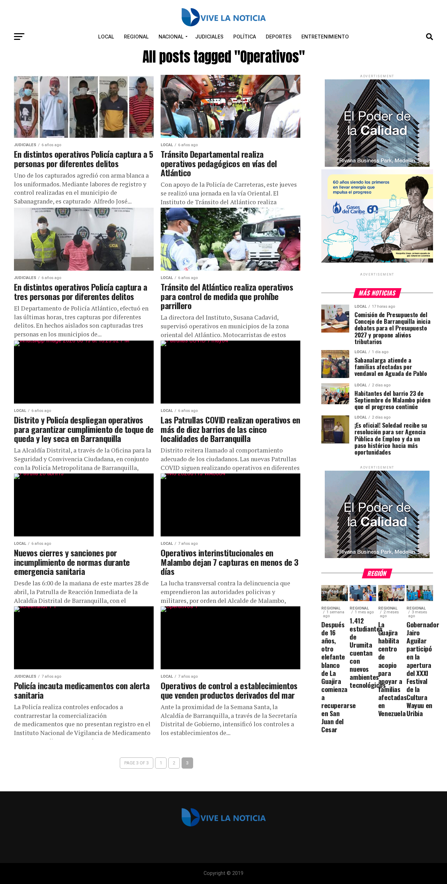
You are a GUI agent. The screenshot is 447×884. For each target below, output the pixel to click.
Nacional (171, 37)
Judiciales (209, 37)
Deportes (279, 37)
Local (106, 37)
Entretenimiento (325, 37)
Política (244, 37)
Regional (136, 37)
